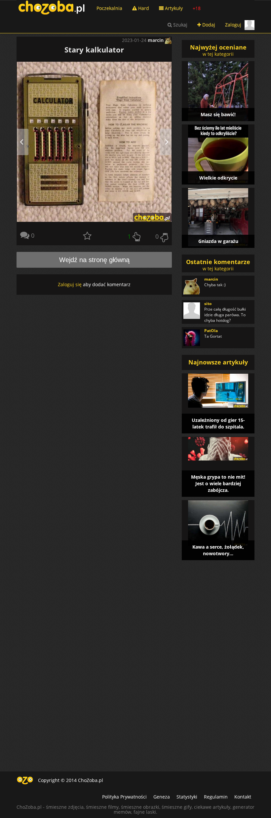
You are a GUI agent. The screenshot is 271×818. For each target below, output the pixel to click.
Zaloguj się (70, 284)
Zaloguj (233, 24)
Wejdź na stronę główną (94, 259)
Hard (143, 8)
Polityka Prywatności (124, 797)
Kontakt (242, 797)
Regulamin (216, 797)
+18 (197, 8)
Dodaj (208, 24)
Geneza (161, 797)
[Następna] (164, 142)
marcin (156, 40)
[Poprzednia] (24, 142)
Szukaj (179, 24)
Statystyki (186, 797)
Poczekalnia (109, 8)
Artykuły (173, 8)
